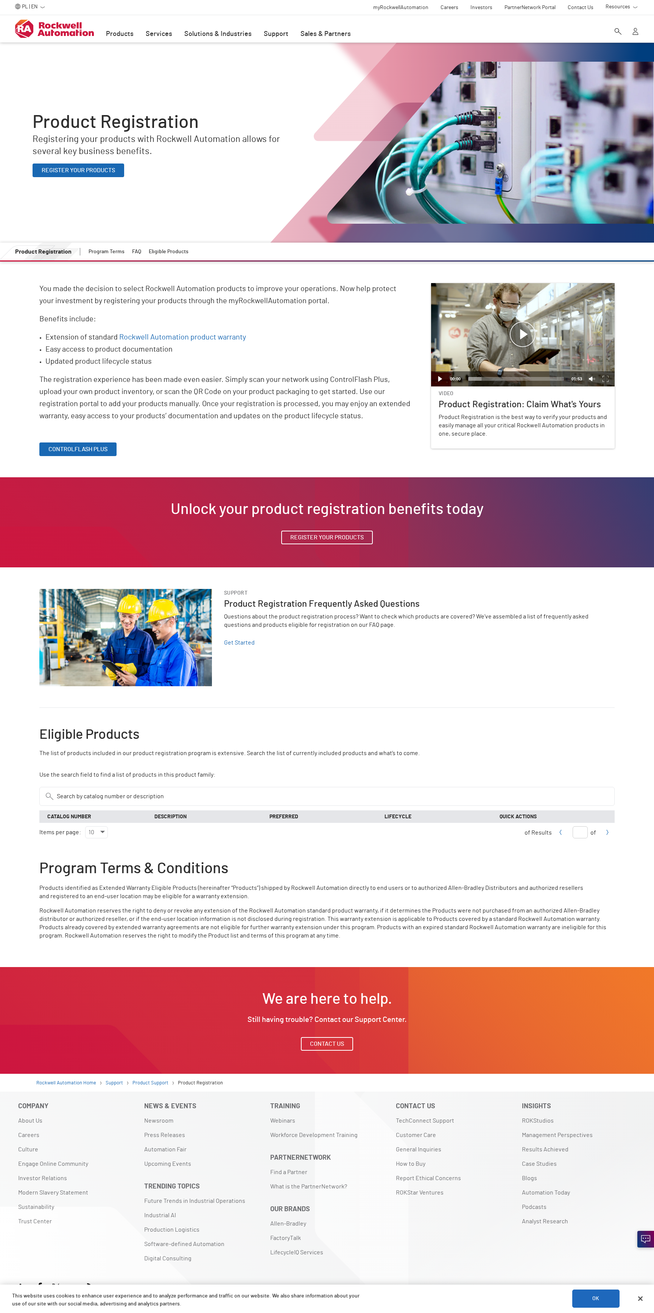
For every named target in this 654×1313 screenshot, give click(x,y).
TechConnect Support (425, 1121)
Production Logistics (171, 1230)
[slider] (516, 379)
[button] (523, 334)
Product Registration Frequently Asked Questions (105, 593)
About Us (30, 1121)
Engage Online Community (53, 1164)
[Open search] (618, 32)
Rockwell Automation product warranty (182, 337)
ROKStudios (538, 1121)
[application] (523, 334)
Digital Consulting (168, 1258)
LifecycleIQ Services (296, 1252)
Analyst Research (545, 1221)
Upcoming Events (167, 1164)
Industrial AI (160, 1215)
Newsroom (158, 1121)
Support (276, 34)
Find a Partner (288, 1172)
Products (120, 34)
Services (159, 34)
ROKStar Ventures (420, 1193)
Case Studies (539, 1164)
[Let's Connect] (645, 1239)
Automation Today (546, 1193)
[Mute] (592, 379)
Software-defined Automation (184, 1244)
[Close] (640, 1299)
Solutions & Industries (218, 34)
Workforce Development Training (314, 1135)
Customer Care (416, 1135)
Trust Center (35, 1221)
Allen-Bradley (288, 1224)
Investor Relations (42, 1178)
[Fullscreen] (606, 379)
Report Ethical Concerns (428, 1178)
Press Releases (164, 1135)
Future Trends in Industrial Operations (194, 1201)
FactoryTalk (285, 1238)
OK (595, 1298)
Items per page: (60, 832)
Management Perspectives (557, 1135)
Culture (28, 1149)
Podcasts (534, 1207)
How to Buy (410, 1164)
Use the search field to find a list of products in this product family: (127, 775)
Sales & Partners (326, 34)
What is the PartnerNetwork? (308, 1187)
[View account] (635, 32)
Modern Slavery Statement (53, 1193)
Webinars (282, 1121)
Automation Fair (165, 1149)
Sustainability (36, 1207)
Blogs (529, 1178)
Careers (28, 1135)
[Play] (440, 379)
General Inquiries (418, 1149)
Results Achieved (545, 1149)
